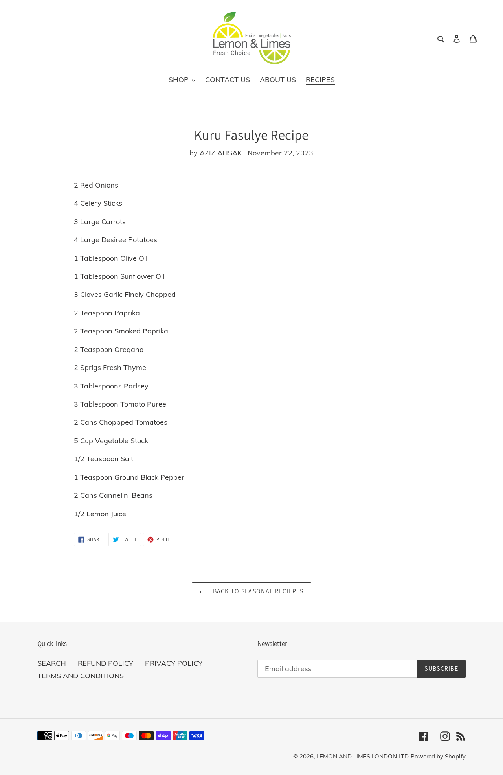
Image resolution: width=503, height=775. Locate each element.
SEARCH (51, 663)
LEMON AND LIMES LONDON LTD (362, 756)
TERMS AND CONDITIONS (80, 675)
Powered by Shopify (438, 756)
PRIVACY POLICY (173, 663)
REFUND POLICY (105, 663)
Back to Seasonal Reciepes (257, 591)
